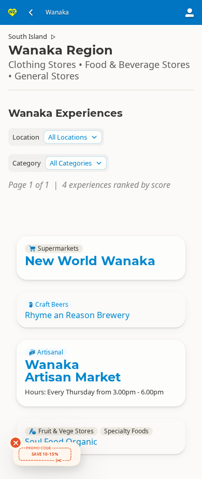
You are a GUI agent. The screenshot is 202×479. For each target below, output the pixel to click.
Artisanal (50, 352)
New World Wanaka (90, 260)
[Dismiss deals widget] (15, 442)
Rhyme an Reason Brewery (77, 315)
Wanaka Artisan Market (73, 371)
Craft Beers (51, 304)
